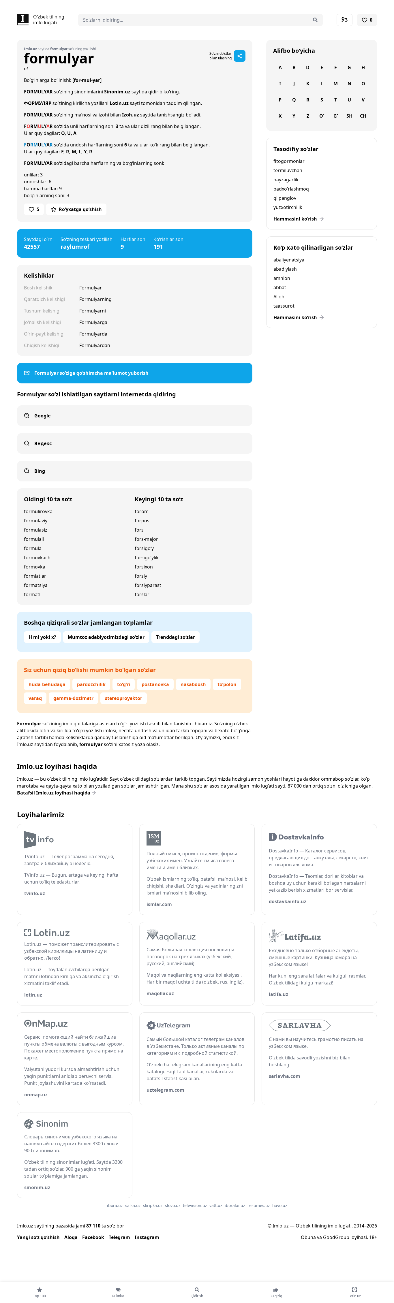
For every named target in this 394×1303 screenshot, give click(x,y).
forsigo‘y (144, 548)
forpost (143, 520)
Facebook (93, 1237)
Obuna (308, 1237)
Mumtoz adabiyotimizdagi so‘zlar (106, 637)
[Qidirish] (315, 20)
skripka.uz (153, 1205)
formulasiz (35, 530)
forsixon (144, 567)
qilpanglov (284, 198)
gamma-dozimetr (73, 698)
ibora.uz (115, 1205)
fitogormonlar (289, 161)
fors (139, 530)
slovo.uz (173, 1205)
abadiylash (285, 269)
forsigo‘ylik (147, 557)
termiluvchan (287, 170)
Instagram (147, 1237)
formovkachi (38, 557)
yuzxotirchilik (287, 207)
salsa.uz (133, 1205)
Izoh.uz (130, 115)
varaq (35, 698)
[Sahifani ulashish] (239, 56)
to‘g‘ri (123, 684)
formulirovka (38, 511)
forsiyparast (148, 585)
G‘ (335, 116)
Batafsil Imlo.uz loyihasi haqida (53, 793)
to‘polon (227, 684)
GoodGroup (336, 1237)
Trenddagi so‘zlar (175, 637)
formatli (33, 594)
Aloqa (71, 1237)
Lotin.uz (119, 103)
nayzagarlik (286, 179)
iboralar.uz (235, 1205)
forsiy (141, 576)
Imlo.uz (25, 744)
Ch (363, 116)
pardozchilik (91, 684)
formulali (34, 539)
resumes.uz (258, 1205)
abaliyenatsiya (288, 260)
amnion (281, 278)
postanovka (155, 684)
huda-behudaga (47, 684)
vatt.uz (215, 1205)
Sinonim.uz (117, 92)
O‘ (321, 116)
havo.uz (279, 1205)
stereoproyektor (123, 698)
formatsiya (36, 585)
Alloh (278, 296)
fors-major (146, 539)
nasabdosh (193, 684)
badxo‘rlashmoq (291, 189)
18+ (373, 1237)
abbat (279, 287)
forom (142, 511)
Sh (349, 116)
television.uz (195, 1205)
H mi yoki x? (42, 637)
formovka (34, 567)
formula (33, 548)
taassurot (283, 306)
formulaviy (35, 520)
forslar (142, 594)
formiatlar (35, 576)
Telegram (119, 1237)
